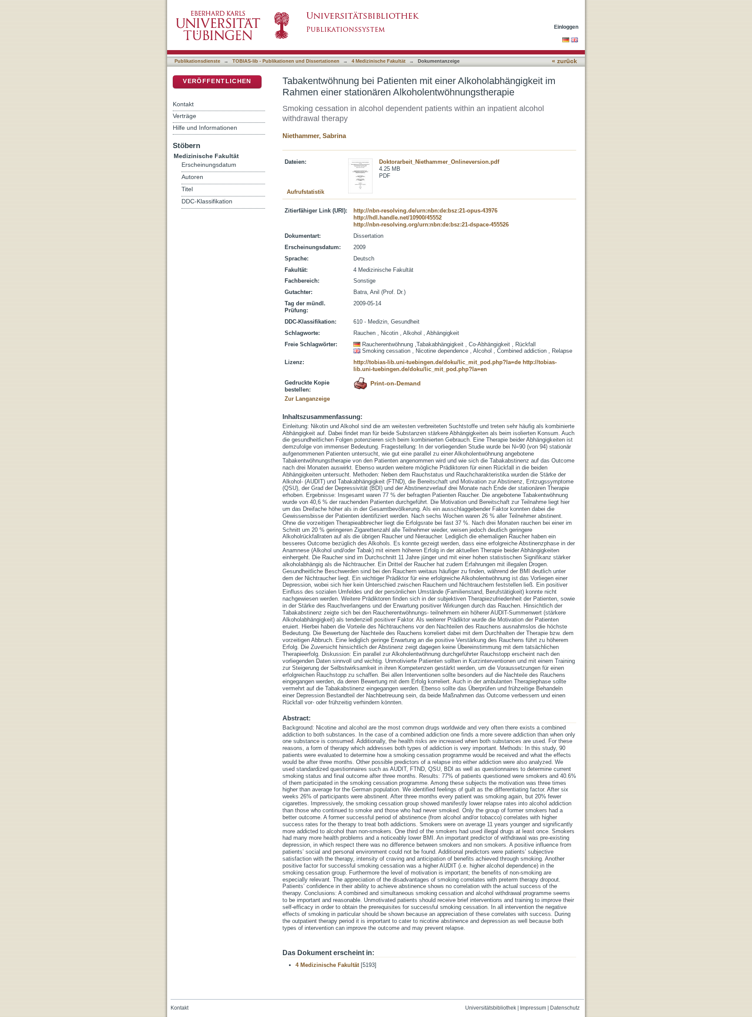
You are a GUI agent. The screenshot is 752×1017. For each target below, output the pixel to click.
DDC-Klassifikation (206, 201)
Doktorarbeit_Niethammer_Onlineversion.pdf (439, 162)
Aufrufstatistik (305, 192)
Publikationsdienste (197, 61)
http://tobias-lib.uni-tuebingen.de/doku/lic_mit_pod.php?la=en (455, 365)
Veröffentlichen (217, 81)
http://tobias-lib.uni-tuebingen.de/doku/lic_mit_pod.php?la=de (437, 362)
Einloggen (566, 27)
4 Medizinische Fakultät (379, 61)
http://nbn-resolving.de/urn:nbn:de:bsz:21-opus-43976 (425, 210)
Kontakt (183, 104)
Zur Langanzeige (307, 398)
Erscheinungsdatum (208, 165)
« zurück (564, 61)
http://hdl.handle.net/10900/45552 (397, 217)
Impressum (533, 1008)
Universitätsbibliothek (490, 1008)
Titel (187, 189)
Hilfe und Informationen (205, 127)
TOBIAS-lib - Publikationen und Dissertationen (285, 61)
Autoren (192, 177)
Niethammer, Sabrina (314, 135)
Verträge (184, 115)
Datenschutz (565, 1008)
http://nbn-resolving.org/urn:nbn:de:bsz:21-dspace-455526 (431, 224)
